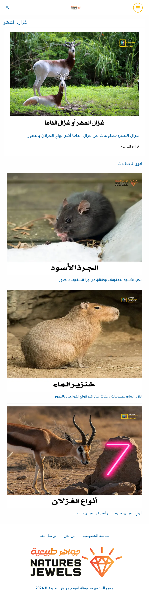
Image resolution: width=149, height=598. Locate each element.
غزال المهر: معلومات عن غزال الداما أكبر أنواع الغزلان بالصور (83, 136)
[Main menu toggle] (138, 8)
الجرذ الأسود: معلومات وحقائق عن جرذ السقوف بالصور (100, 280)
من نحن (69, 535)
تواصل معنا (48, 535)
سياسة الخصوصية (96, 535)
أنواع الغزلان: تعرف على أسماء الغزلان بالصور (107, 514)
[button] (7, 7)
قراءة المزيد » (130, 146)
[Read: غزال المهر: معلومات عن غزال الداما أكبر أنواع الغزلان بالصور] (74, 80)
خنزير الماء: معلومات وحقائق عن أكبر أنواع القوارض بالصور (98, 397)
